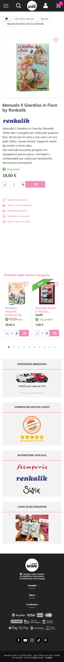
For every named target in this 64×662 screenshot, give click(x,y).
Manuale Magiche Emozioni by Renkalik (13, 313)
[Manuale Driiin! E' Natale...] (47, 293)
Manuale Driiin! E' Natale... (45, 309)
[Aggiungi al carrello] (35, 184)
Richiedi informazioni (17, 200)
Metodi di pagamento (17, 210)
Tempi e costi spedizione (32, 392)
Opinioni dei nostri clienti (18, 221)
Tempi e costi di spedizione (19, 205)
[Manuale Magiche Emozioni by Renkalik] (16, 293)
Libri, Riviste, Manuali (24, 19)
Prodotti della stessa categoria (26, 275)
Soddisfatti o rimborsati (18, 216)
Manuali (44, 19)
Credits (48, 657)
